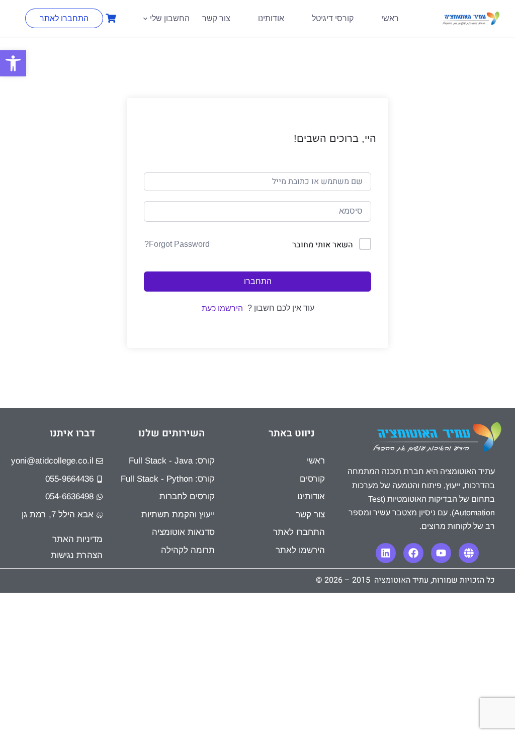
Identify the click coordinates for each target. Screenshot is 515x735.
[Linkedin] (386, 553)
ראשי (390, 18)
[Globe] (469, 553)
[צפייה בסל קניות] (109, 18)
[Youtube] (441, 553)
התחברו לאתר (64, 18)
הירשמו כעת (222, 308)
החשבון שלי (170, 18)
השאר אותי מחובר (322, 245)
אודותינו (271, 18)
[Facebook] (413, 553)
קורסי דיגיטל (333, 18)
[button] (13, 63)
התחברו (258, 281)
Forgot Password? (177, 244)
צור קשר (216, 18)
